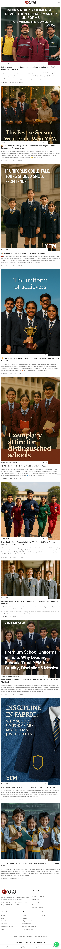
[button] (56, 944)
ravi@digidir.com (7, 82)
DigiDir (45, 936)
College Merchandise (27, 921)
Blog (33, 893)
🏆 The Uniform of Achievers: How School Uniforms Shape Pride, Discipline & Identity (30, 359)
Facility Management (27, 929)
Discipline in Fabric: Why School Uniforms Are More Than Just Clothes (28, 787)
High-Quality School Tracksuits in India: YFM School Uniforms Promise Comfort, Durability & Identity (28, 543)
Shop (2, 918)
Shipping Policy (36, 905)
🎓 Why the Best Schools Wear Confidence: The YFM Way (23, 466)
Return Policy (35, 902)
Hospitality (24, 918)
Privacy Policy (35, 899)
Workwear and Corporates (29, 926)
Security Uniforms (26, 923)
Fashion (3, 249)
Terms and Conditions (37, 907)
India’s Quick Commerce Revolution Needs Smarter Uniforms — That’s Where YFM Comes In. (28, 68)
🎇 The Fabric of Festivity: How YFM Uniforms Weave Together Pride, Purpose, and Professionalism (28, 147)
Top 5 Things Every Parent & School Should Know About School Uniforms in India (30, 864)
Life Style (8, 249)
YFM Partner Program (7, 926)
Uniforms (3, 142)
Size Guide (4, 923)
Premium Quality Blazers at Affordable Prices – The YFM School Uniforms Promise (29, 602)
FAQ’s (3, 929)
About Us (3, 915)
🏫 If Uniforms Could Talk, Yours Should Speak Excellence (23, 253)
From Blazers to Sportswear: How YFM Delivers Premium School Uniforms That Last (30, 681)
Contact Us (4, 921)
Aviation (24, 915)
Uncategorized (5, 63)
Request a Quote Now (38, 896)
